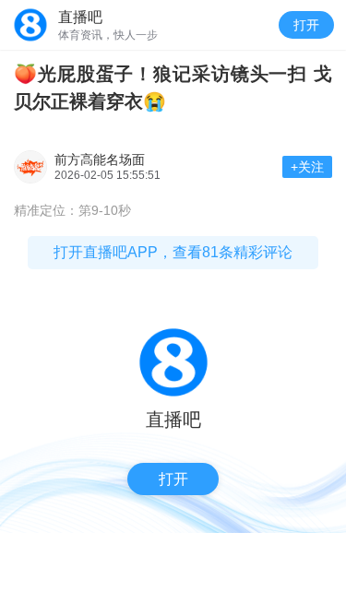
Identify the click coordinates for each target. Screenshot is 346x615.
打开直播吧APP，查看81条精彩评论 (173, 252)
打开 (306, 25)
